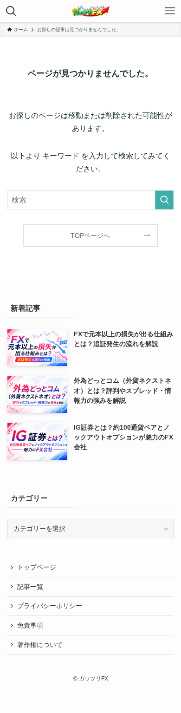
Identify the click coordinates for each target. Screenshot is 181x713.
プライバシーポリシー (49, 605)
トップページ (36, 567)
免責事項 (30, 625)
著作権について (40, 644)
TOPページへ (90, 235)
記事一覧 (30, 586)
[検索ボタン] (11, 11)
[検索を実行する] (164, 199)
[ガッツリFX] (90, 11)
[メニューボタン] (170, 11)
